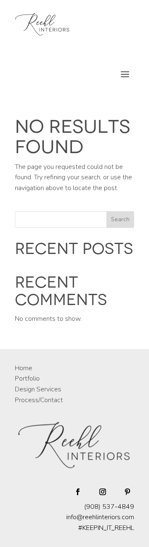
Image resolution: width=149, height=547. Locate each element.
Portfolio (27, 378)
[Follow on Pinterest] (127, 491)
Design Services (38, 389)
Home (23, 368)
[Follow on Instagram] (102, 491)
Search (120, 219)
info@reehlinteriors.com (100, 517)
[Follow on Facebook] (77, 491)
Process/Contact (39, 400)
